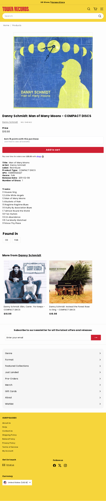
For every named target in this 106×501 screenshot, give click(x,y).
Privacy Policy (8, 443)
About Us (6, 423)
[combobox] (53, 16)
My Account (7, 451)
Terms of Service (10, 447)
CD (6, 240)
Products (16, 25)
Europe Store (58, 2)
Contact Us (7, 431)
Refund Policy (8, 439)
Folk (16, 240)
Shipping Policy (9, 435)
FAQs (4, 427)
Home (6, 25)
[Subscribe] (96, 337)
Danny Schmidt (10, 122)
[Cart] (95, 9)
